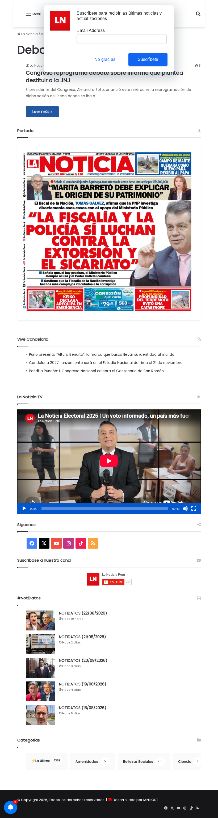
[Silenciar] (185, 508)
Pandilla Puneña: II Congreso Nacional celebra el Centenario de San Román (96, 371)
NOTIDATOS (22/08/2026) (83, 613)
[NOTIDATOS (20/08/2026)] (40, 668)
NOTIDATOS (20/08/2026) (83, 660)
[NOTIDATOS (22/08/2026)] (40, 620)
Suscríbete (148, 59)
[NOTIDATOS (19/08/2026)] (40, 691)
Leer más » (42, 111)
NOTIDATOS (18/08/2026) (82, 707)
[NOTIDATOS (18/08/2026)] (40, 715)
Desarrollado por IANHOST (135, 799)
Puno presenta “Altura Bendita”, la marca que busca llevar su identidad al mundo (101, 354)
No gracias (104, 59)
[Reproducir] (24, 508)
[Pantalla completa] (193, 508)
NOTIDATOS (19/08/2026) (82, 684)
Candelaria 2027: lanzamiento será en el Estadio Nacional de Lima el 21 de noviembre (106, 362)
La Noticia (29, 34)
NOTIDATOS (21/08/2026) (82, 636)
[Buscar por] (198, 16)
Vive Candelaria (32, 339)
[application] (109, 461)
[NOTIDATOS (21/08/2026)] (40, 644)
